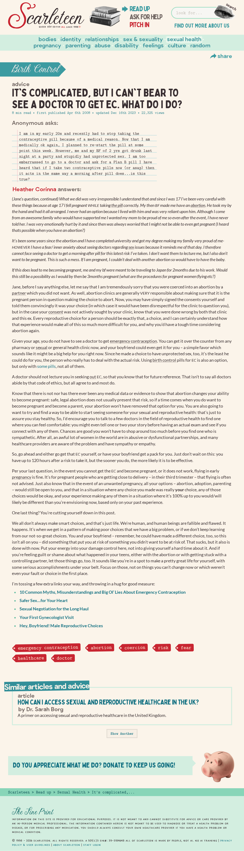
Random (200, 45)
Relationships (102, 38)
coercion (134, 647)
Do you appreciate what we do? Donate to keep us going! (94, 765)
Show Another (122, 733)
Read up (140, 8)
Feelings (153, 45)
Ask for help (146, 16)
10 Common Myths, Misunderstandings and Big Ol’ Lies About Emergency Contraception (103, 592)
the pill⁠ (117, 205)
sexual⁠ (41, 347)
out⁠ (93, 376)
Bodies (47, 38)
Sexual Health (184, 38)
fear (186, 647)
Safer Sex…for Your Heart (44, 600)
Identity (71, 38)
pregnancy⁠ (21, 477)
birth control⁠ (164, 360)
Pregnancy (47, 45)
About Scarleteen (66, 845)
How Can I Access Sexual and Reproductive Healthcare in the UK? (108, 702)
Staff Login (92, 845)
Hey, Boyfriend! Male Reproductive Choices (61, 625)
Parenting (78, 45)
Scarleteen (19, 792)
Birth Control (35, 69)
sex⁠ (131, 247)
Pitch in (139, 24)
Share (225, 55)
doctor (64, 658)
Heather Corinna (34, 188)
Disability (127, 45)
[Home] (46, 15)
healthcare (31, 658)
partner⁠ (19, 293)
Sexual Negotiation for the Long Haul (54, 608)
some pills (46, 366)
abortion (101, 647)
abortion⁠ (198, 205)
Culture (177, 45)
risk (163, 647)
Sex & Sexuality (143, 38)
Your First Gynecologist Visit (47, 617)
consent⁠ (55, 311)
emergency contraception (48, 647)
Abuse (103, 45)
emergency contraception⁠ (133, 341)
